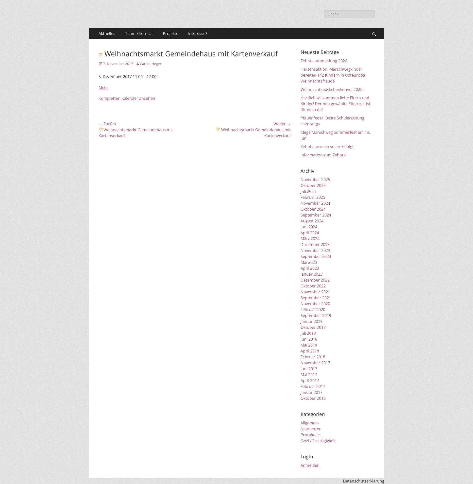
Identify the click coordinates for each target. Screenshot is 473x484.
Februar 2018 (313, 357)
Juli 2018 (308, 333)
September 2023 (316, 256)
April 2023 (310, 268)
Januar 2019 (311, 321)
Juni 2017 (309, 368)
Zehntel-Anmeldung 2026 (324, 61)
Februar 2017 (313, 386)
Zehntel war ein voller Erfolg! (327, 146)
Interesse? (197, 33)
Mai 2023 (309, 262)
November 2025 (315, 179)
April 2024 (310, 232)
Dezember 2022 (315, 280)
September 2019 (316, 315)
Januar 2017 (311, 392)
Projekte (170, 33)
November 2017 (315, 363)
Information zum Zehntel (324, 155)
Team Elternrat (139, 33)
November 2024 (315, 203)
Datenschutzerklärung (363, 481)
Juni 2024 (309, 227)
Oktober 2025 (313, 185)
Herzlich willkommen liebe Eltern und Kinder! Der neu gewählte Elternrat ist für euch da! (336, 103)
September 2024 (316, 215)
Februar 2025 (313, 197)
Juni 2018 (309, 339)
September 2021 (316, 297)
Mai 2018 (309, 345)
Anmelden (310, 465)
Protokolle (310, 434)
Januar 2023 (311, 274)
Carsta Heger (150, 63)
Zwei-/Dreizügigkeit (318, 440)
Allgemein (310, 423)
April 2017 (310, 380)
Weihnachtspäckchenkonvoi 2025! (332, 89)
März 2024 (310, 238)
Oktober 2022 (313, 286)
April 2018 (310, 351)
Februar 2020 (313, 309)
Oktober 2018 (313, 327)
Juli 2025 (308, 191)
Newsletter (311, 429)
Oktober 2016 (313, 398)
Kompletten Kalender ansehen (127, 98)
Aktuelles (107, 33)
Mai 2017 (309, 374)
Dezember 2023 (315, 244)
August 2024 (312, 221)
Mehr (103, 87)
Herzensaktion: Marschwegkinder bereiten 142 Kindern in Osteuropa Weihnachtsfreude (333, 75)
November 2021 (315, 292)
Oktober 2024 (313, 209)
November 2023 (315, 250)
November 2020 (315, 303)
